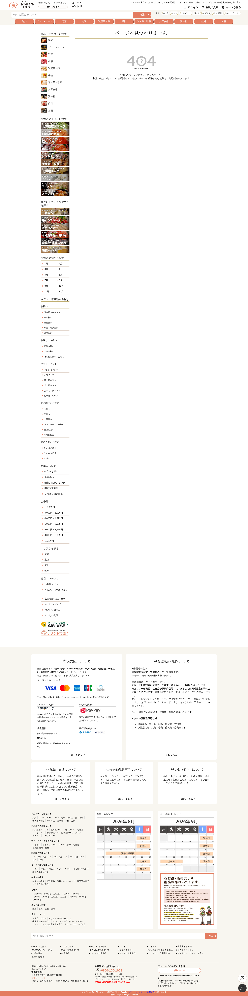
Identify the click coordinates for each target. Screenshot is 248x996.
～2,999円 (49, 507)
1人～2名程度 (50, 448)
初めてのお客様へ (138, 2)
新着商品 (49, 477)
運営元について (38, 978)
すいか (197, 13)
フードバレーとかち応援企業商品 (47, 924)
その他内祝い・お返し (54, 356)
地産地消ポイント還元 (42, 950)
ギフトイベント (64, 869)
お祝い (35, 869)
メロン (174, 13)
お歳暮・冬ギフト (52, 396)
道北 (46, 565)
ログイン (193, 7)
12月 (61, 291)
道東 (46, 554)
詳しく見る (76, 755)
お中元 (165, 13)
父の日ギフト (50, 385)
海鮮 (24, 21)
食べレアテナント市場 (75, 924)
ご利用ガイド (181, 2)
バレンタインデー (52, 370)
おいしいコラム (52, 610)
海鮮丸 (76, 844)
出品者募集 (37, 953)
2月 (60, 263)
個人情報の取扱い (186, 950)
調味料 (183, 21)
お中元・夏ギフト (52, 390)
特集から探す (51, 471)
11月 (46, 291)
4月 (60, 269)
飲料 (203, 21)
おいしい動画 (51, 615)
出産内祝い (49, 351)
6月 (60, 275)
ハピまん (206, 13)
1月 (46, 263)
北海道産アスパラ (40, 829)
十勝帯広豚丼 (53, 832)
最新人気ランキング (54, 482)
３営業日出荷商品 (53, 494)
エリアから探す (50, 548)
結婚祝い (48, 317)
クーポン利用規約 (127, 953)
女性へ (47, 409)
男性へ (47, 414)
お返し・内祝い (48, 869)
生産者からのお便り (54, 598)
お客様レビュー (52, 584)
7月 (46, 280)
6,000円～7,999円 (53, 529)
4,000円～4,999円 (53, 518)
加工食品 (163, 21)
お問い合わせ (154, 2)
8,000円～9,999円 (53, 535)
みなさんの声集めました (55, 591)
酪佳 (47, 847)
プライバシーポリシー (137, 992)
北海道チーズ (67, 832)
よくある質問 (168, 2)
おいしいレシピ (52, 604)
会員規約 (65, 953)
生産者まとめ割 (185, 946)
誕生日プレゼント (52, 312)
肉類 (84, 21)
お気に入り (212, 7)
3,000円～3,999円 (53, 513)
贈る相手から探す (81, 869)
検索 (142, 14)
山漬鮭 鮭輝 (37, 847)
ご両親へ (48, 419)
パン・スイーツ (44, 21)
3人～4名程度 (50, 453)
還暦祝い (48, 333)
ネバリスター (65, 844)
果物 (124, 21)
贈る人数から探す (40, 872)
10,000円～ (50, 540)
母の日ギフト (50, 380)
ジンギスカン (38, 832)
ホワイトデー (50, 375)
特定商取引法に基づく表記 (160, 950)
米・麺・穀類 (144, 21)
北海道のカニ (57, 829)
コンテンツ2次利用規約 (159, 953)
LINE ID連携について (99, 950)
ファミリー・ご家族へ (54, 424)
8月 (60, 280)
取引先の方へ (50, 435)
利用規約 (150, 992)
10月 (61, 286)
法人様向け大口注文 (231, 2)
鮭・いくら (70, 829)
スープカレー (49, 835)
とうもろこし (186, 13)
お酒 (223, 21)
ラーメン (36, 835)
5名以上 (47, 458)
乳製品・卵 (104, 21)
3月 (46, 269)
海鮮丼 (80, 829)
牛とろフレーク (50, 844)
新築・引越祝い (51, 328)
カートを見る (233, 7)
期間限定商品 (51, 488)
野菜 (64, 21)
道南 (46, 571)
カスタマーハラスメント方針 (191, 953)
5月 (46, 275)
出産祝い (48, 322)
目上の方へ (49, 429)
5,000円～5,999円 (53, 524)
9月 (46, 286)
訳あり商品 (218, 13)
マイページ (153, 946)
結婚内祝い (49, 346)
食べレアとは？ (53, 7)
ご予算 (45, 501)
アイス (78, 832)
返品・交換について (198, 2)
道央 (46, 559)
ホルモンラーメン (233, 13)
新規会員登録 (215, 2)
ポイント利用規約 (98, 953)
